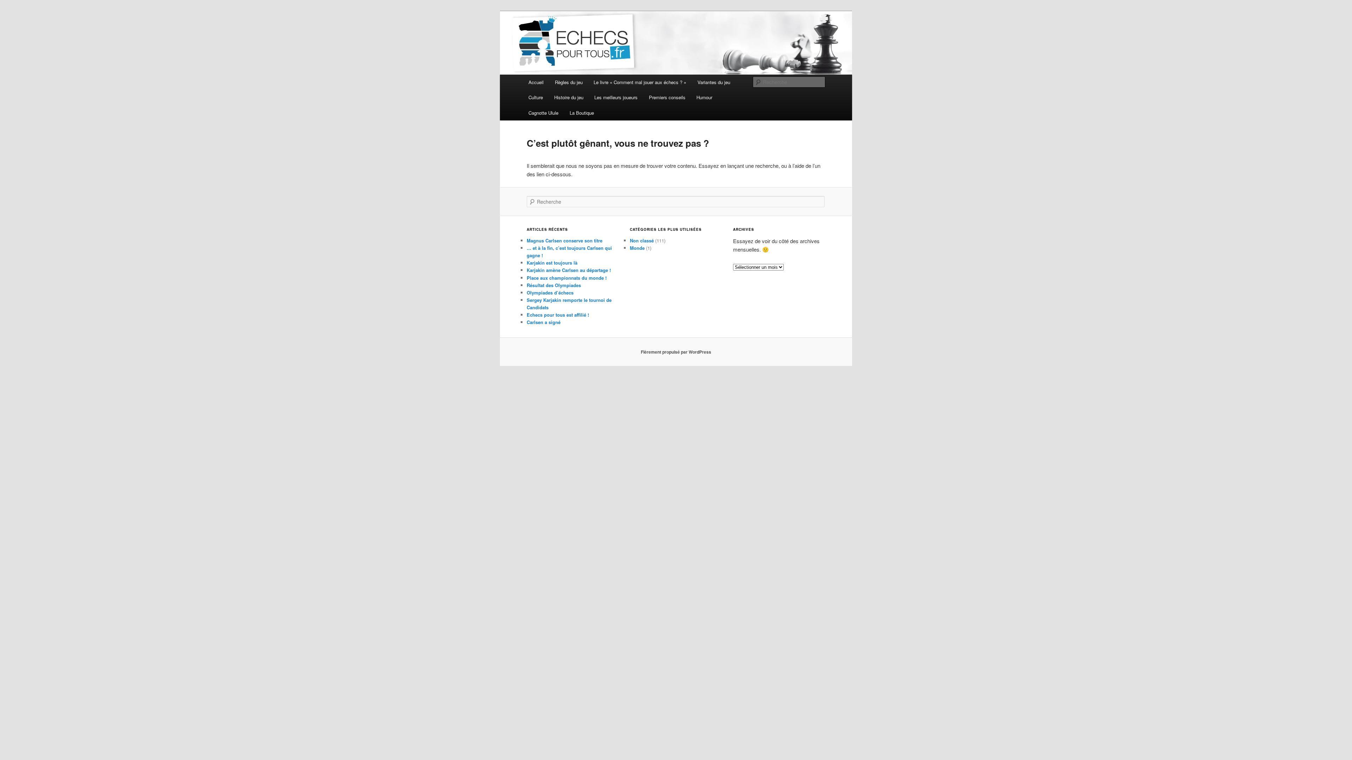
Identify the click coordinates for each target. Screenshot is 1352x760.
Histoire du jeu (568, 97)
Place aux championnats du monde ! (567, 277)
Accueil (536, 82)
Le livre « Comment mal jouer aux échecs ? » (640, 82)
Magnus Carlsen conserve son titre (564, 240)
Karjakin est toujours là (552, 262)
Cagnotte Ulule (543, 112)
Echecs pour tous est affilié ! (558, 314)
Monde (637, 248)
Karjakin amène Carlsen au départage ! (569, 270)
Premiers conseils (667, 97)
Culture (535, 97)
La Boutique (582, 112)
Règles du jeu (569, 82)
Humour (704, 97)
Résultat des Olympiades (554, 285)
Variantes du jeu (713, 82)
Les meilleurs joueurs (616, 97)
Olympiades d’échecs (550, 292)
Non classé (642, 240)
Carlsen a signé (544, 322)
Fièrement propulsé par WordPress (676, 352)
